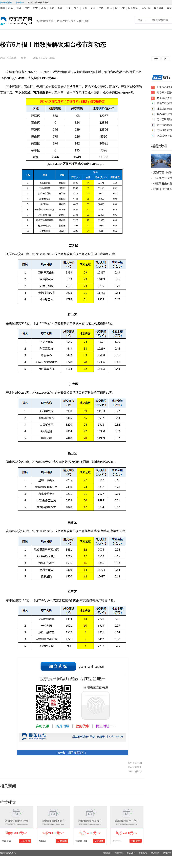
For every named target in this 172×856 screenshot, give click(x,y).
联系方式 (155, 853)
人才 (93, 8)
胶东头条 (20, 2)
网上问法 (133, 8)
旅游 (43, 8)
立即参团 (25, 841)
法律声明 (167, 853)
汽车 (35, 8)
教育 (60, 8)
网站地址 (119, 853)
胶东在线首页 (6, 2)
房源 (109, 8)
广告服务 (143, 853)
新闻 (2, 8)
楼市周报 (84, 21)
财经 (18, 8)
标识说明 (131, 853)
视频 (10, 8)
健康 (51, 8)
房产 (27, 8)
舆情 (101, 8)
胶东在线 (62, 21)
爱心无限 (145, 8)
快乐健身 (158, 8)
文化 (68, 8)
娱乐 (76, 8)
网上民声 (120, 8)
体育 (84, 8)
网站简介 (107, 853)
